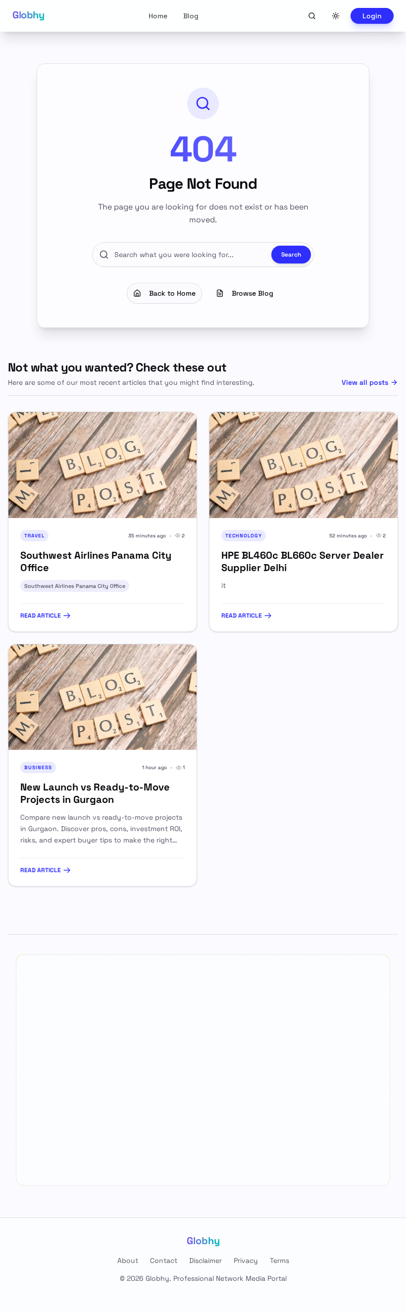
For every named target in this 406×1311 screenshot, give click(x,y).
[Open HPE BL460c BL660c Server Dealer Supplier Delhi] (303, 465)
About (127, 1260)
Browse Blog (252, 293)
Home (158, 15)
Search (291, 255)
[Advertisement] (203, 1070)
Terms (279, 1260)
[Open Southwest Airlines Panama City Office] (102, 465)
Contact (163, 1260)
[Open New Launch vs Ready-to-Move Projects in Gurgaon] (102, 697)
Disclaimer (205, 1260)
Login (372, 15)
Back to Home (172, 293)
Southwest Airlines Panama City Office (74, 585)
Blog (191, 15)
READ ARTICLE (40, 616)
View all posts (365, 382)
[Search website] (312, 16)
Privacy (246, 1260)
